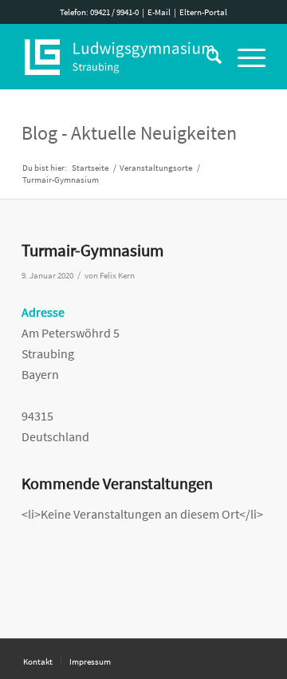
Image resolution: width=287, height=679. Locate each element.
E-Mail (159, 12)
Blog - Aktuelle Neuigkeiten (129, 132)
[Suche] (206, 57)
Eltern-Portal (203, 12)
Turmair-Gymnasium (92, 250)
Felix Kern (117, 275)
